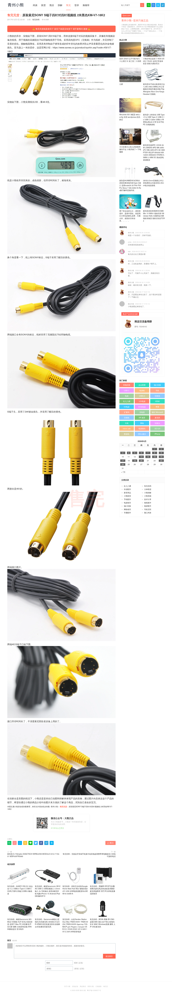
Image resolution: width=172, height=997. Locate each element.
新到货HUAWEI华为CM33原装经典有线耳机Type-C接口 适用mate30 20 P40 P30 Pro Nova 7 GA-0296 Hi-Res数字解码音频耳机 (130, 185)
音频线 (126, 417)
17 (123, 460)
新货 (43, 5)
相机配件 (147, 502)
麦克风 (157, 417)
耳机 (157, 390)
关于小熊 (67, 986)
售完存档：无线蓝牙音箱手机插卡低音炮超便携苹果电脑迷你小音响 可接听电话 (89, 855)
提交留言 (109, 956)
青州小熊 (54, 806)
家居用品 (127, 492)
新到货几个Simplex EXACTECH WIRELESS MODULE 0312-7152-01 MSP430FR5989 (33, 855)
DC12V (157, 428)
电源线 (142, 390)
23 (161, 460)
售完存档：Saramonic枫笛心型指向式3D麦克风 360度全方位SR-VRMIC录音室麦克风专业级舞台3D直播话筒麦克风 (47, 923)
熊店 (51, 5)
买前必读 (75, 986)
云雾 (121, 84)
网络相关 (127, 509)
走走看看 (142, 385)
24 (123, 464)
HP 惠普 (142, 417)
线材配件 (147, 506)
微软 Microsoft (157, 412)
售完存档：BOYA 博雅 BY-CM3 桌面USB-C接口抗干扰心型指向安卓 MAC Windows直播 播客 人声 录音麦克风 (102, 923)
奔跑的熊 (126, 385)
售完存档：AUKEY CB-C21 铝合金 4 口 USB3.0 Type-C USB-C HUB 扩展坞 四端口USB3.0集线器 (20, 890)
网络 (142, 423)
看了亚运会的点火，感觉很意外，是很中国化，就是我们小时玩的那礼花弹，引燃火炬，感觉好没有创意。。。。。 (130, 216)
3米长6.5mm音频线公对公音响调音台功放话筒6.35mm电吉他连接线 (153, 183)
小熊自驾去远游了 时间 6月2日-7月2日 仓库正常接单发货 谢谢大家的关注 (153, 61)
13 (141, 457)
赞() (110, 843)
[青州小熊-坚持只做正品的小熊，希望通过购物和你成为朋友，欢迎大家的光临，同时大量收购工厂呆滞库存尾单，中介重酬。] (15, 5)
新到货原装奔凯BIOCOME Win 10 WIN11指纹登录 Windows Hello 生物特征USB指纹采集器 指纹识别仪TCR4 (154, 216)
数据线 (126, 434)
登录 (76, 5)
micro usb (127, 428)
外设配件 (127, 489)
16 (161, 457)
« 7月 (123, 472)
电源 (126, 396)
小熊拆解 (147, 492)
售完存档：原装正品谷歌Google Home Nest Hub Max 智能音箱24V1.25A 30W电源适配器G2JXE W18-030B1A (75, 890)
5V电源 (126, 407)
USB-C (126, 390)
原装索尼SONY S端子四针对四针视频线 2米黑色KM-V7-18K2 (60, 807)
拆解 (60, 5)
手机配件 (127, 499)
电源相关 (127, 502)
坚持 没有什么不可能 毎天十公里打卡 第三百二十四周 (130, 59)
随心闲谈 (147, 512)
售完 (68, 5)
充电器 (142, 412)
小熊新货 (127, 496)
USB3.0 (142, 396)
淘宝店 (105, 986)
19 (135, 460)
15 (155, 457)
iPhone (157, 434)
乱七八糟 (126, 401)
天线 (126, 423)
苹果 (157, 407)
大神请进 (147, 489)
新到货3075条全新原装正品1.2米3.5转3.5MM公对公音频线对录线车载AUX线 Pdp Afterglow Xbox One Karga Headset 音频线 (154, 89)
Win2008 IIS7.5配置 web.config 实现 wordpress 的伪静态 (129, 117)
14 (148, 457)
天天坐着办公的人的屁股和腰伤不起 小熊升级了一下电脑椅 (130, 149)
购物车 (86, 5)
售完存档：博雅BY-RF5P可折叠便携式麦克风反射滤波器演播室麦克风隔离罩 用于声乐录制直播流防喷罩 (102, 890)
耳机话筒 (147, 509)
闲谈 (35, 5)
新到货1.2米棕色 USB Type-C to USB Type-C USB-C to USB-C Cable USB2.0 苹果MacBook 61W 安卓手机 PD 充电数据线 (154, 119)
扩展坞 (126, 412)
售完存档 (35, 19)
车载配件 (127, 512)
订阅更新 (98, 986)
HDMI (157, 401)
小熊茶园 (147, 496)
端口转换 (157, 385)
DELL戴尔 (142, 434)
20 (141, 460)
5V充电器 (142, 407)
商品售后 (83, 986)
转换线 (157, 396)
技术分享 (147, 499)
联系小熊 (91, 986)
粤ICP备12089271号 (94, 990)
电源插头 (142, 428)
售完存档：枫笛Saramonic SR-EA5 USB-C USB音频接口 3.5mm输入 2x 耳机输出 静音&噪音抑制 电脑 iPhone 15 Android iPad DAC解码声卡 (47, 891)
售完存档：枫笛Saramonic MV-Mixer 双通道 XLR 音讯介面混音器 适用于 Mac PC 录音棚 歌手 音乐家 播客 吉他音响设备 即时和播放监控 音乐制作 (19, 924)
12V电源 (142, 401)
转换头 (157, 423)
